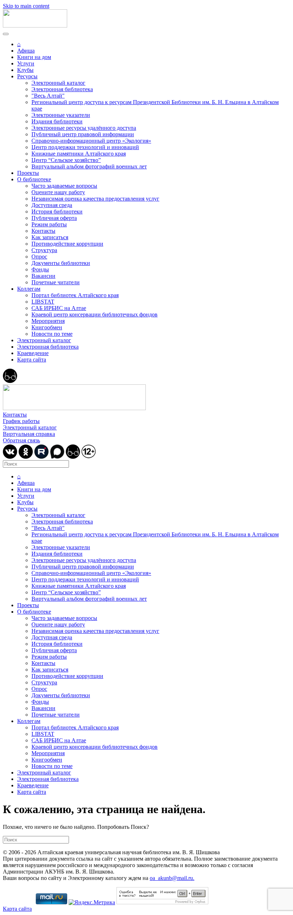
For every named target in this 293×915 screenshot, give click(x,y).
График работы (21, 421)
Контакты (43, 231)
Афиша (26, 51)
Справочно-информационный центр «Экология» (91, 141)
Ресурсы (27, 76)
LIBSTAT (42, 302)
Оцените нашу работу (58, 192)
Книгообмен (46, 327)
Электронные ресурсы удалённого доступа (83, 128)
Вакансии (43, 276)
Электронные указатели (60, 115)
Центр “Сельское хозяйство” (66, 160)
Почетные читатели (55, 282)
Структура (44, 250)
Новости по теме (52, 334)
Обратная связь (21, 440)
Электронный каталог (58, 83)
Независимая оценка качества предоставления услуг (95, 199)
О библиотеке (34, 179)
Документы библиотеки (60, 263)
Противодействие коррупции (67, 244)
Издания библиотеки (57, 121)
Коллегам (28, 289)
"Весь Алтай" (48, 96)
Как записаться (49, 237)
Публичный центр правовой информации (82, 134)
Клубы (25, 70)
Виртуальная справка (29, 434)
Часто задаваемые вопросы (64, 186)
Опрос (39, 257)
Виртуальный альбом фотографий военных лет (89, 166)
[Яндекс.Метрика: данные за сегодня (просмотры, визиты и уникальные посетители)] (92, 902)
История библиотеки (57, 211)
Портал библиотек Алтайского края (75, 295)
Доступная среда (51, 205)
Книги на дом (34, 57)
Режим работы (49, 224)
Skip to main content (26, 6)
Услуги (25, 63)
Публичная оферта (54, 218)
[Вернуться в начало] (35, 26)
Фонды (40, 269)
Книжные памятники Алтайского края (78, 154)
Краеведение (33, 353)
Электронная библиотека (62, 89)
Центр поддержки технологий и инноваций (85, 147)
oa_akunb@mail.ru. (172, 878)
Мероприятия (48, 321)
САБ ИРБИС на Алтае (58, 308)
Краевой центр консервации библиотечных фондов (94, 314)
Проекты (28, 173)
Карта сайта (31, 359)
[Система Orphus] (162, 902)
